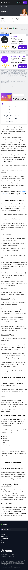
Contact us (11, 556)
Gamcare (5, 567)
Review (3, 534)
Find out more (14, 48)
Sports (3, 541)
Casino (3, 543)
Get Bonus (22, 47)
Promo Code (4, 536)
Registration (4, 538)
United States (7, 529)
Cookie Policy (4, 556)
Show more (14, 86)
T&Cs (18, 52)
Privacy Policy (14, 554)
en (20, 2)
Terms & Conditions (5, 554)
